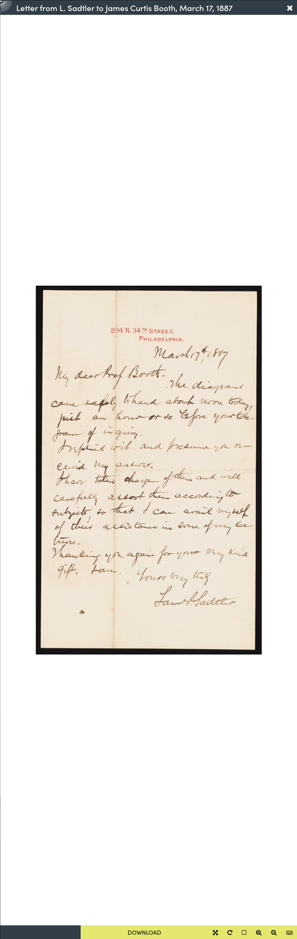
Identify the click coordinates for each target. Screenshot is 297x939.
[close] (290, 7)
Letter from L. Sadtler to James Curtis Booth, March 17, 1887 (124, 7)
